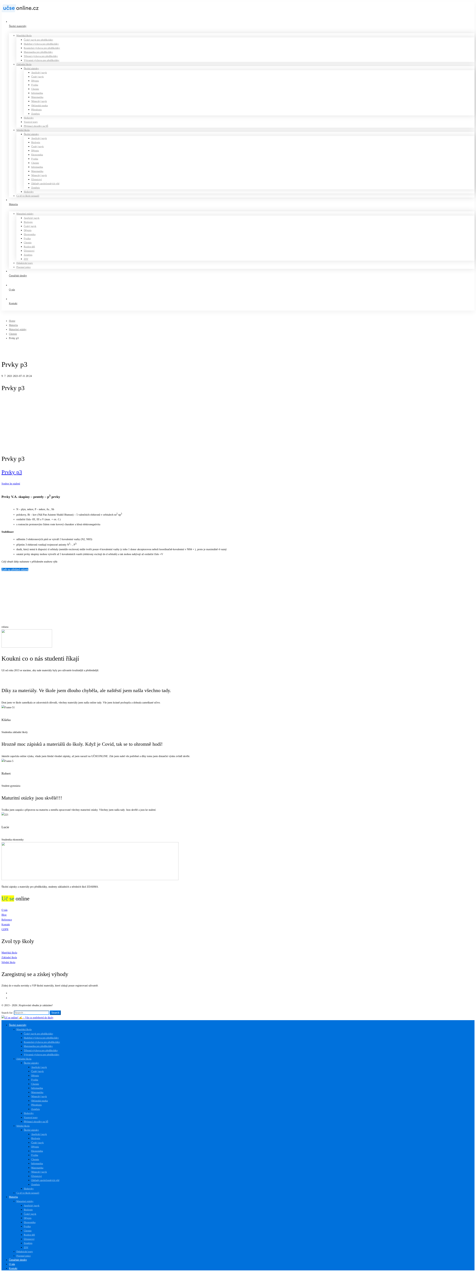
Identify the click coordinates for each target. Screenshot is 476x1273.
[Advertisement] (238, 423)
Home (12, 321)
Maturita (13, 325)
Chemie (13, 334)
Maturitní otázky (17, 329)
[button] (238, 678)
